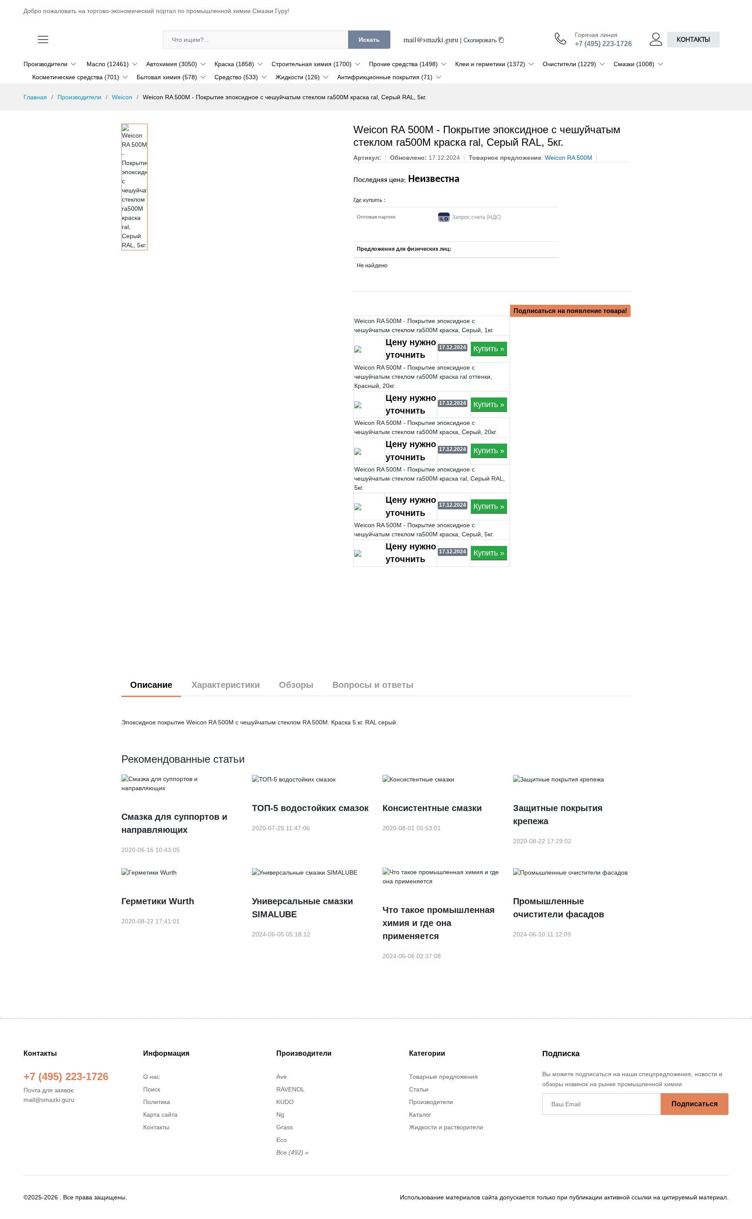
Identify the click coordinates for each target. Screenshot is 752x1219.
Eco (281, 1139)
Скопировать (481, 40)
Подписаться (694, 1104)
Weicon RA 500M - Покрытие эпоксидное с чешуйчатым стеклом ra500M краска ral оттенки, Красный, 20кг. (423, 376)
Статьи (419, 1089)
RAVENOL (290, 1089)
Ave (281, 1076)
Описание (151, 685)
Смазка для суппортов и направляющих (174, 823)
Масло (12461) (108, 64)
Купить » (488, 348)
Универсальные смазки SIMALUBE (302, 907)
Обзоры (296, 685)
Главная (35, 97)
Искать (369, 39)
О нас (151, 1076)
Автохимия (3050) (171, 64)
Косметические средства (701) (75, 77)
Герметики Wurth (157, 901)
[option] (134, 187)
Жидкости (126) (297, 77)
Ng (280, 1114)
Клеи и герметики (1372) (490, 64)
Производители (45, 64)
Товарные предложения (443, 1076)
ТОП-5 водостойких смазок (310, 808)
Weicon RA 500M (568, 157)
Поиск (151, 1089)
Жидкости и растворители (446, 1127)
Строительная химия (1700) (312, 64)
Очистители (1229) (569, 64)
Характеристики (225, 685)
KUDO (285, 1101)
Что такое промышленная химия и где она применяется (439, 923)
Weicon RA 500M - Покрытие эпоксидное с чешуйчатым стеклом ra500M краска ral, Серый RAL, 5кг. (429, 478)
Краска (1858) (234, 64)
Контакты (693, 39)
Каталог (420, 1114)
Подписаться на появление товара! (570, 310)
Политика (156, 1101)
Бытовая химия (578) (167, 77)
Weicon (122, 97)
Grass (284, 1127)
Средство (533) (236, 77)
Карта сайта (160, 1114)
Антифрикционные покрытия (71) (385, 77)
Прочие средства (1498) (403, 64)
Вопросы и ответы (372, 685)
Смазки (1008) (634, 64)
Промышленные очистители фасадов (558, 907)
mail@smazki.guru (430, 39)
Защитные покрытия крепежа (558, 814)
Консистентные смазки (432, 808)
